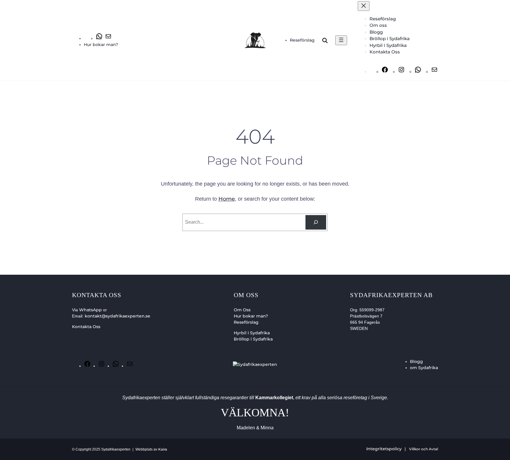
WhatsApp (90, 309)
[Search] (315, 222)
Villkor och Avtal (423, 449)
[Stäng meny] (364, 6)
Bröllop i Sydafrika (253, 339)
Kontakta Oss (86, 326)
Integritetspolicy (384, 448)
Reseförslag (246, 322)
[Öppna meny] (341, 40)
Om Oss (242, 309)
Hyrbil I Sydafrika (252, 332)
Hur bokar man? (251, 316)
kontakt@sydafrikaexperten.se (117, 316)
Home (226, 199)
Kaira (162, 449)
